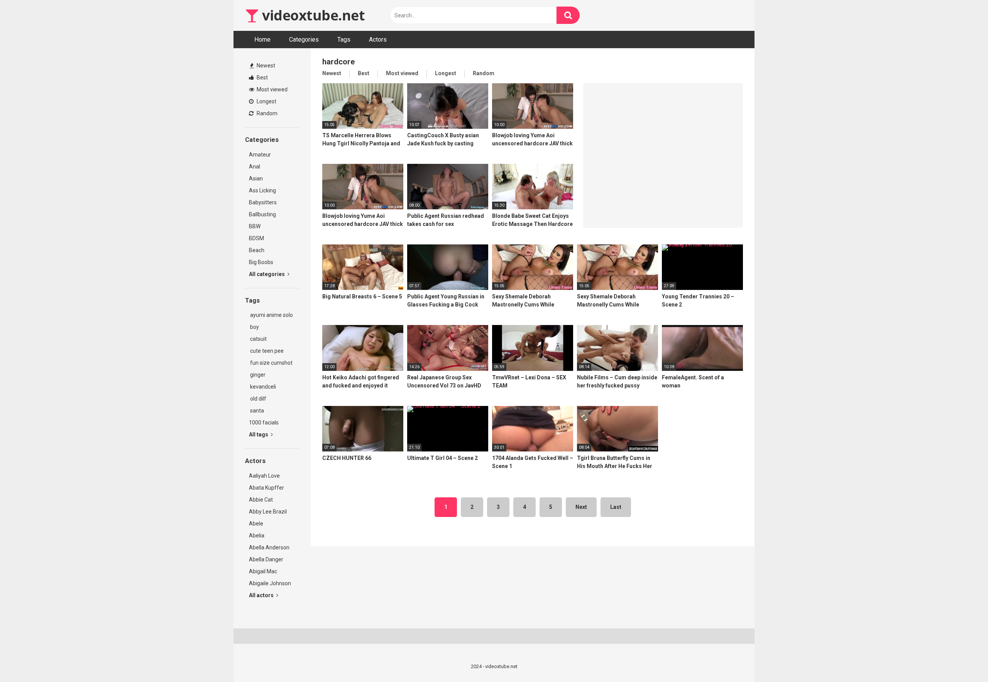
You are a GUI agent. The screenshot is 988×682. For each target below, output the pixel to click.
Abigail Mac (263, 571)
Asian (256, 178)
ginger (257, 375)
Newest (265, 65)
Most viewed (271, 89)
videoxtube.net (312, 15)
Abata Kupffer (266, 488)
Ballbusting (262, 214)
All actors (262, 595)
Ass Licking (262, 190)
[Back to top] (962, 659)
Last (615, 507)
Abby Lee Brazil (268, 512)
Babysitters (263, 202)
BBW (255, 226)
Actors (378, 39)
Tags (343, 39)
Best (261, 77)
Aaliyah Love (264, 476)
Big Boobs (261, 262)
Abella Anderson (269, 547)
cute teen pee (266, 351)
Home (262, 39)
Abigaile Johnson (270, 583)
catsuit (258, 339)
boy (254, 327)
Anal (254, 166)
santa (256, 411)
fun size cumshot (271, 363)
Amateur (260, 155)
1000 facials (264, 422)
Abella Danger (266, 559)
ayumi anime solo (271, 315)
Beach (256, 250)
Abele (256, 523)
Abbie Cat (261, 500)
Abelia (256, 535)
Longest (265, 101)
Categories (304, 39)
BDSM (256, 238)
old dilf (257, 399)
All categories (267, 274)
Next (581, 507)
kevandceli (262, 387)
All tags (259, 434)
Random (266, 113)
